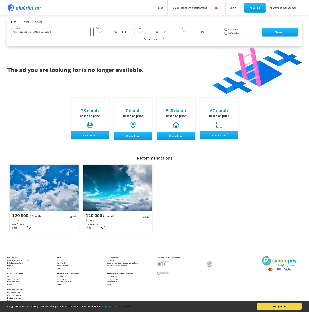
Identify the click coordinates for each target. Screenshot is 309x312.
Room (181, 28)
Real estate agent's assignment (189, 7)
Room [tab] (38, 22)
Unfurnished (234, 33)
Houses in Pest (62, 279)
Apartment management (284, 7)
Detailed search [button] (153, 39)
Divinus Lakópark (13, 282)
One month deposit (14, 295)
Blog (160, 7)
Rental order (61, 263)
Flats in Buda (112, 276)
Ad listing (255, 7)
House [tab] (26, 22)
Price (98, 28)
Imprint (10, 266)
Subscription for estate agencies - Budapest (123, 263)
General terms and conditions (18, 260)
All (8, 276)
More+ (9, 268)
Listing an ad (112, 260)
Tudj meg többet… (111, 306)
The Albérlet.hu (62, 266)
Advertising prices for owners (117, 266)
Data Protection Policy (15, 263)
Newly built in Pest (64, 282)
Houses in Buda (112, 279)
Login (233, 7)
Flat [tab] (14, 22)
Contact (60, 260)
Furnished (233, 29)
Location (18, 28)
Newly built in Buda (114, 282)
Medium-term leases (14, 298)
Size (139, 28)
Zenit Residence (13, 279)
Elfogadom (279, 306)
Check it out (90, 135)
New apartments (13, 293)
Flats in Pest (61, 276)
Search (280, 32)
